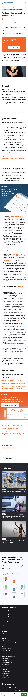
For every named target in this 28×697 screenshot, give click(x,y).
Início (6, 7)
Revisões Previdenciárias (7, 650)
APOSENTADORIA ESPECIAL (18, 254)
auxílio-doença (8, 260)
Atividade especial (6, 640)
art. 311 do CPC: (17, 107)
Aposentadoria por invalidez (8, 616)
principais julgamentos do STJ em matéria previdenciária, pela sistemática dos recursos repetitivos (14, 158)
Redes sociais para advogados (8, 656)
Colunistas (4, 635)
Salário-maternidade (6, 619)
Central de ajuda (5, 673)
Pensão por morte (6, 623)
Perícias (3, 646)
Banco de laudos (5, 658)
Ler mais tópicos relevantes (14, 547)
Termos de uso (5, 675)
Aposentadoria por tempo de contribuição (11, 614)
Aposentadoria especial (7, 621)
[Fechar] (1, 693)
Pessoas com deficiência (7, 648)
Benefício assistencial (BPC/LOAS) (9, 642)
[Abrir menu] (25, 3)
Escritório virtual (5, 664)
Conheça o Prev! (14, 47)
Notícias (3, 633)
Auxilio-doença (5, 612)
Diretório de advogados (7, 662)
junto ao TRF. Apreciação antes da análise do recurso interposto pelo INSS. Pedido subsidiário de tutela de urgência (13, 382)
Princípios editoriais (6, 671)
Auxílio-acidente (5, 625)
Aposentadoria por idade (7, 610)
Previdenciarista (9, 19)
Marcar (24, 694)
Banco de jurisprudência (7, 660)
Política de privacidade (7, 677)
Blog (10, 7)
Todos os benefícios (6, 627)
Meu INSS (4, 644)
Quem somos (4, 669)
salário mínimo (20, 320)
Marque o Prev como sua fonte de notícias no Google (13, 9)
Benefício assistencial (6, 618)
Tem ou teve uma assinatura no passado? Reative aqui (10, 574)
